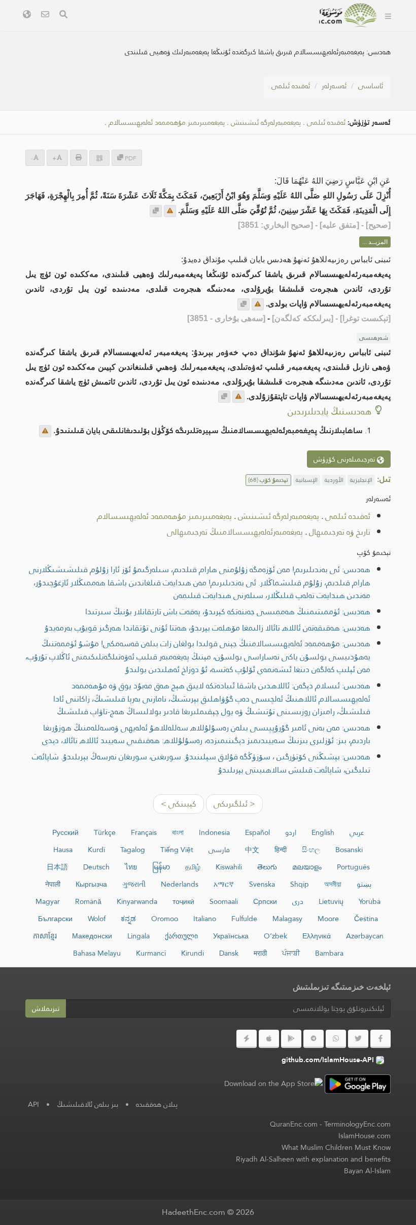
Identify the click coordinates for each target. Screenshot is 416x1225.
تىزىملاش (45, 1008)
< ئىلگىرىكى (234, 803)
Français (144, 832)
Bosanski (349, 849)
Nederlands (179, 884)
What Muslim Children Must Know (336, 1147)
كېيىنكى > (178, 803)
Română (88, 901)
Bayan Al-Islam (367, 1170)
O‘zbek (275, 935)
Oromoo (164, 918)
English (322, 832)
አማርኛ (224, 884)
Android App (270, 29)
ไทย (131, 866)
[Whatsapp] (336, 1039)
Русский (65, 832)
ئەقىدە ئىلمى (290, 85)
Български (55, 918)
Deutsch (96, 866)
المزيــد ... (375, 242)
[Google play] (291, 1039)
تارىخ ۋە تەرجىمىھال (339, 531)
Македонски (92, 935)
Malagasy (287, 918)
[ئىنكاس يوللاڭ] (170, 211)
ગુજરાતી (134, 884)
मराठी (260, 953)
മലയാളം (307, 866)
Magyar (48, 901)
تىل (164, 29)
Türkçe (105, 832)
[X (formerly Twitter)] (358, 1039)
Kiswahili (229, 866)
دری (297, 901)
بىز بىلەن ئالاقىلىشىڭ (87, 1104)
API (33, 1104)
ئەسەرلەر (334, 85)
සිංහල (311, 849)
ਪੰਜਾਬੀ (291, 953)
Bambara (329, 953)
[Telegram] (313, 1039)
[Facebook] (380, 1039)
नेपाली (52, 884)
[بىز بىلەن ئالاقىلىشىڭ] (45, 15)
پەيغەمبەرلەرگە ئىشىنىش (266, 122)
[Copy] (156, 211)
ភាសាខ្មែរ (45, 935)
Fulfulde (244, 918)
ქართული (181, 935)
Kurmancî (151, 953)
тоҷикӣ (183, 901)
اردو (290, 832)
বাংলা (178, 832)
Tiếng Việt (176, 849)
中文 (252, 849)
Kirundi (192, 953)
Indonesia (214, 832)
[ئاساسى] (388, 15)
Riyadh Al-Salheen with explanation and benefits (313, 1159)
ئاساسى (370, 85)
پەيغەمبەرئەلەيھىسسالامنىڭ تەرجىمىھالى (235, 531)
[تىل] (27, 15)
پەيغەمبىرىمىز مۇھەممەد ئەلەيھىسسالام (167, 122)
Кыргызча (91, 884)
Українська (231, 935)
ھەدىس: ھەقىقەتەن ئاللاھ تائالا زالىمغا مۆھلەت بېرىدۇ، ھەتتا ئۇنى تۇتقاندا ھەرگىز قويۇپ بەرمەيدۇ (207, 627)
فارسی (219, 849)
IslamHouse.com (364, 1135)
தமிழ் (192, 866)
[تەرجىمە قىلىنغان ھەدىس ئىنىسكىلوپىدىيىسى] (348, 15)
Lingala (138, 935)
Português (353, 866)
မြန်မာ (161, 866)
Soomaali (224, 901)
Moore (328, 918)
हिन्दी (280, 849)
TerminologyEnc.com (357, 1124)
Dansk (228, 953)
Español (257, 832)
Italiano (204, 918)
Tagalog (132, 849)
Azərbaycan (365, 935)
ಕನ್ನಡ (128, 918)
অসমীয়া (332, 884)
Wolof (97, 918)
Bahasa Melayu (97, 953)
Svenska (262, 884)
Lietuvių (331, 901)
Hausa (63, 849)
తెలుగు (267, 866)
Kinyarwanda (137, 901)
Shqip (299, 884)
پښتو (364, 884)
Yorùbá (369, 901)
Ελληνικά (316, 935)
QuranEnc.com (294, 1124)
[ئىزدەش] (63, 15)
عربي (357, 832)
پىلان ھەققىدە (157, 1104)
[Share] (99, 158)
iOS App (203, 29)
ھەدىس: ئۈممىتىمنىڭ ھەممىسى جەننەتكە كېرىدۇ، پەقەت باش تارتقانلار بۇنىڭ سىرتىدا (227, 611)
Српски (265, 901)
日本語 (57, 866)
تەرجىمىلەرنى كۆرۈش (345, 459)
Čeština (366, 918)
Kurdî (96, 849)
